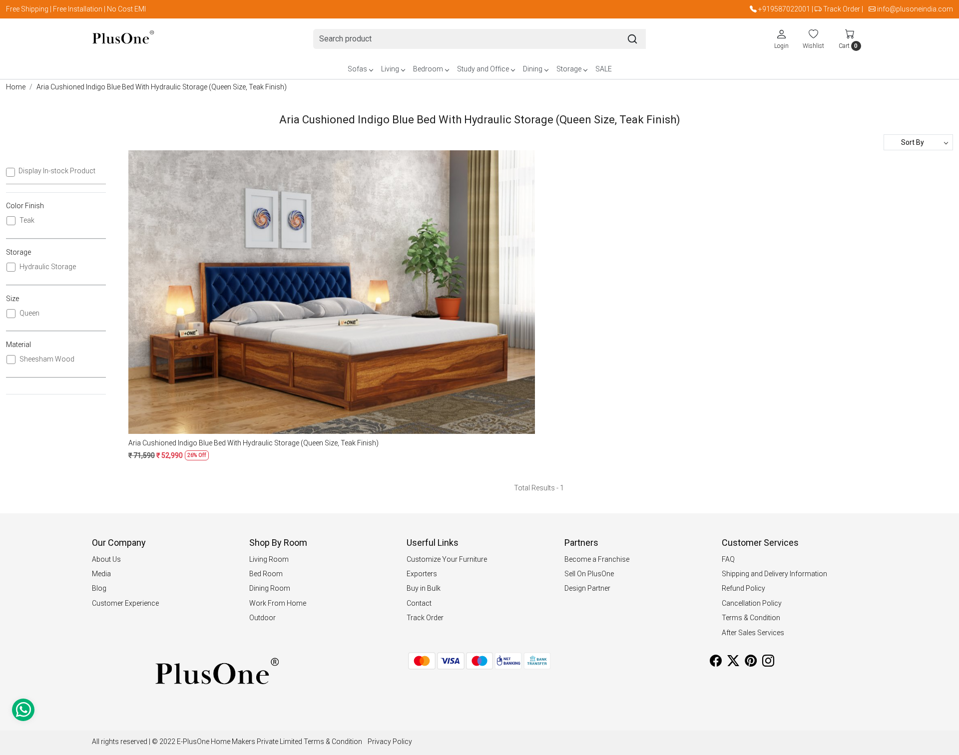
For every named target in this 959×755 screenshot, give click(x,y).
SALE (603, 69)
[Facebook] (716, 663)
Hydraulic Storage (47, 267)
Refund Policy (743, 588)
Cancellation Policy (752, 603)
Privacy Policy (390, 742)
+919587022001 (784, 9)
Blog (99, 588)
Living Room (269, 559)
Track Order (841, 9)
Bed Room (266, 574)
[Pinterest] (751, 663)
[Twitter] (733, 663)
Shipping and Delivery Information (774, 574)
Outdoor (262, 618)
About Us (106, 559)
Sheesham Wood (46, 359)
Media (101, 574)
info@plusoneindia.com (915, 9)
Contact (419, 603)
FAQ (728, 559)
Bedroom (428, 69)
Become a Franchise (596, 559)
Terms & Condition (751, 618)
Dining (532, 69)
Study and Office (483, 69)
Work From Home (277, 603)
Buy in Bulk (424, 588)
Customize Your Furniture (447, 559)
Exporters (422, 574)
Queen (29, 313)
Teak (26, 220)
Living (390, 69)
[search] (632, 39)
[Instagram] (768, 663)
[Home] (123, 39)
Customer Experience (125, 603)
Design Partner (587, 588)
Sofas (357, 69)
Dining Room (269, 588)
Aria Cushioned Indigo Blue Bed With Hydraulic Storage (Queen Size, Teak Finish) (253, 443)
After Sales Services (753, 633)
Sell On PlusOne (589, 574)
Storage (568, 69)
